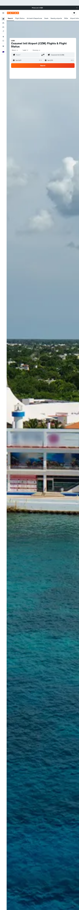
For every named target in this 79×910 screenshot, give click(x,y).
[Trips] (3, 46)
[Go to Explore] (3, 37)
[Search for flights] (3, 19)
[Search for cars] (3, 27)
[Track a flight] (3, 41)
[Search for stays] (3, 23)
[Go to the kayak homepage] (13, 13)
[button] (77, 8)
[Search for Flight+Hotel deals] (3, 31)
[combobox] (36, 50)
